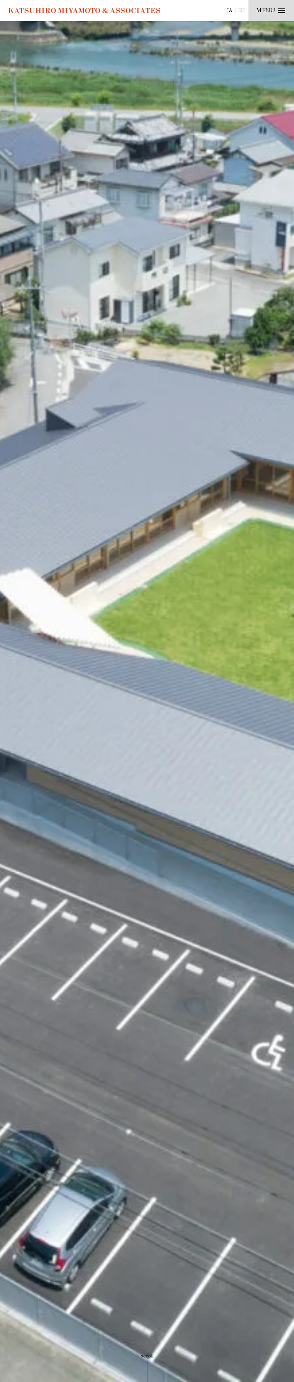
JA (229, 10)
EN (241, 10)
